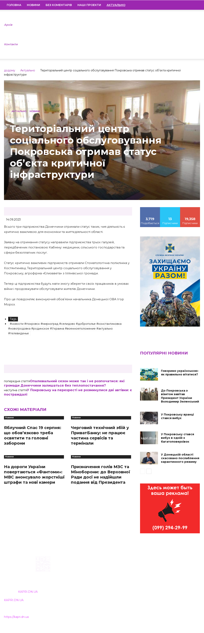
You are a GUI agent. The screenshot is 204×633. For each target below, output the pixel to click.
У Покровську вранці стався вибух (177, 416)
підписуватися (191, 208)
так (150, 208)
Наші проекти (89, 5)
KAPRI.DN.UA (28, 592)
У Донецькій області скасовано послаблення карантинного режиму (180, 458)
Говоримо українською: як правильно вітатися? (179, 372)
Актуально (27, 70)
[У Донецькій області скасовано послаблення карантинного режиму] (149, 458)
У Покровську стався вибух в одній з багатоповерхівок (177, 437)
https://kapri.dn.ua (16, 617)
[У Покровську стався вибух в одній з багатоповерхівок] (149, 437)
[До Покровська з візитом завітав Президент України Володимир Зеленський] (149, 394)
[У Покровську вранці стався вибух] (149, 418)
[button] (195, 5)
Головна (14, 5)
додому (9, 70)
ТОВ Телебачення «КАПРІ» (92, 582)
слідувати (170, 208)
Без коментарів (59, 5)
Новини (33, 5)
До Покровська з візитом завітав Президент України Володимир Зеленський (180, 396)
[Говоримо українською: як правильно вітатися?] (149, 374)
